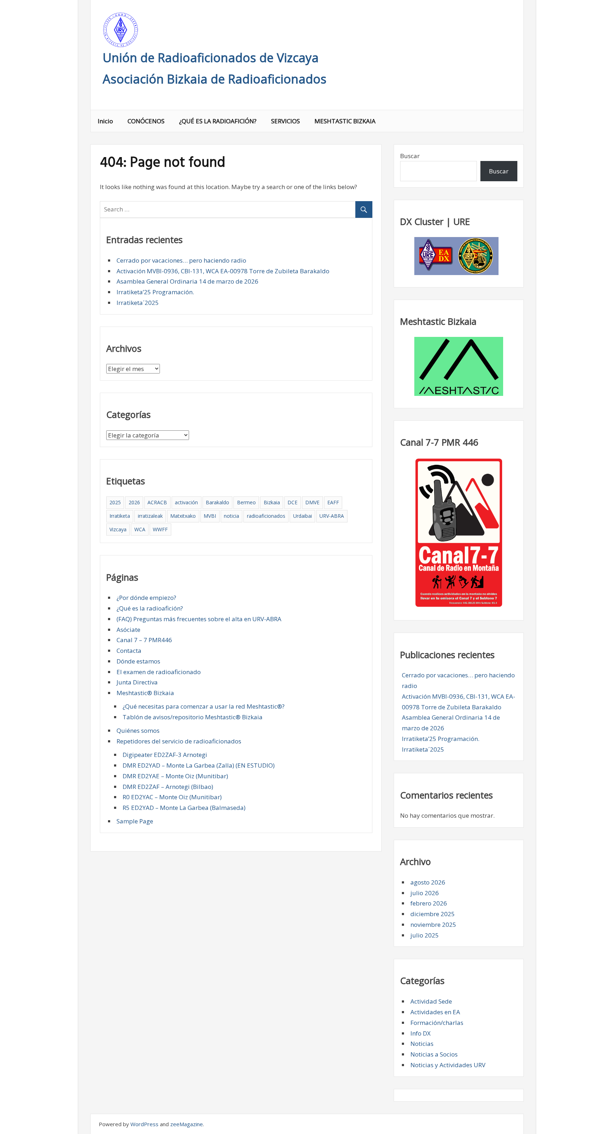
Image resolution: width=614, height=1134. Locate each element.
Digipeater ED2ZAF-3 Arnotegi (165, 755)
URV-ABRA (331, 515)
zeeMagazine (186, 1124)
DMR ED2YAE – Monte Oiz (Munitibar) (175, 776)
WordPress (144, 1124)
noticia (231, 515)
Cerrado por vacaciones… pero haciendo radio (181, 260)
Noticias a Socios (434, 1054)
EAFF (333, 502)
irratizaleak (150, 515)
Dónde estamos (138, 661)
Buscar (410, 156)
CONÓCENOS (146, 121)
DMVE (312, 502)
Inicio (105, 121)
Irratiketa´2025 (138, 303)
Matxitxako (183, 515)
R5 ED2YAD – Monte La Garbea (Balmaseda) (184, 808)
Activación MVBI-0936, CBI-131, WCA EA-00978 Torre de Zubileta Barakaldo (223, 271)
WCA (139, 529)
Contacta (129, 650)
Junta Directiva (137, 682)
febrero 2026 (428, 903)
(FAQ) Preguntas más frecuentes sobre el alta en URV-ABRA (199, 619)
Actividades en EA (435, 1012)
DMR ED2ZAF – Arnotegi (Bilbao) (168, 787)
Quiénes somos (138, 730)
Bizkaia (272, 502)
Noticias (421, 1043)
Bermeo (246, 502)
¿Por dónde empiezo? (146, 597)
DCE (292, 502)
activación (186, 502)
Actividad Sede (431, 1001)
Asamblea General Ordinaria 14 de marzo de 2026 (187, 281)
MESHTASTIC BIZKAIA (345, 121)
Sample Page (135, 821)
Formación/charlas (436, 1023)
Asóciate (128, 629)
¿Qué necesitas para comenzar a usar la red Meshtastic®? (204, 706)
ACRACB (157, 502)
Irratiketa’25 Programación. (155, 292)
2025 (115, 502)
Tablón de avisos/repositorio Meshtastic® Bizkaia (193, 717)
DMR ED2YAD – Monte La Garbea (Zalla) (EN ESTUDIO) (199, 765)
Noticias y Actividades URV (447, 1065)
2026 (134, 502)
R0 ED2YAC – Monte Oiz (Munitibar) (172, 797)
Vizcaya (117, 529)
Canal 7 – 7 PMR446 (144, 640)
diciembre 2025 (432, 914)
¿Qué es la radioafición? (150, 608)
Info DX (420, 1033)
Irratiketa (119, 515)
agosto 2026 (427, 882)
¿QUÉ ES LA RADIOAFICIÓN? (218, 121)
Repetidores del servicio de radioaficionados (179, 741)
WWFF (160, 529)
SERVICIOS (285, 121)
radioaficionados (266, 515)
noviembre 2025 (433, 924)
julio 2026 (424, 893)
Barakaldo (217, 502)
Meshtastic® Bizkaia (145, 693)
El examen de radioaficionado (159, 672)
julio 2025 (424, 935)
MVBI (210, 515)
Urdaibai (302, 515)
